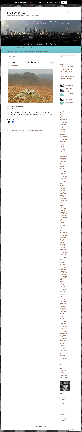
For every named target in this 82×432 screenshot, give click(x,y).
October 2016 (63, 158)
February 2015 (63, 192)
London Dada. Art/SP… (70, 84)
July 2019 (62, 114)
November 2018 (63, 119)
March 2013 (62, 225)
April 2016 (62, 168)
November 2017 (63, 136)
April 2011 (62, 264)
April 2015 (62, 188)
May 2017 (62, 146)
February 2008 (63, 321)
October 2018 (63, 121)
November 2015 (63, 176)
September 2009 (63, 289)
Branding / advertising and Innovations (39, 47)
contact (51, 47)
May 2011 (62, 262)
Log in (61, 372)
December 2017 (63, 134)
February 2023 (63, 111)
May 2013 (62, 222)
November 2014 (63, 197)
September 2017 (63, 139)
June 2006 (62, 343)
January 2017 (63, 153)
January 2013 (63, 229)
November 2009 (63, 288)
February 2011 (63, 267)
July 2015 (62, 183)
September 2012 (63, 235)
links (56, 47)
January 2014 (63, 210)
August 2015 (63, 181)
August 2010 (63, 278)
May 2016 (62, 166)
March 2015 (62, 190)
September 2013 (63, 217)
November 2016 (63, 156)
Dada (23, 130)
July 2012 (62, 239)
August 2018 (63, 124)
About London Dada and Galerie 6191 (21, 47)
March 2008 (62, 320)
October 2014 (63, 198)
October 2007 (63, 328)
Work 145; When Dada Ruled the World (23, 62)
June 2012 (62, 240)
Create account (63, 370)
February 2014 (63, 208)
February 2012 (63, 247)
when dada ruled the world (31, 130)
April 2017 (62, 148)
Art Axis (62, 403)
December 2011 (63, 251)
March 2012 (62, 246)
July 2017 (62, 143)
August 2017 (63, 141)
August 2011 (63, 257)
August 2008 (63, 311)
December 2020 (63, 112)
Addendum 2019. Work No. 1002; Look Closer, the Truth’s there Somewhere (67, 71)
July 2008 (62, 313)
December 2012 (63, 230)
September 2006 (63, 338)
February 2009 (63, 301)
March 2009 (62, 299)
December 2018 (63, 117)
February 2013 (63, 227)
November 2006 (63, 335)
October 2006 (63, 337)
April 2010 (62, 284)
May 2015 (62, 187)
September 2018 (63, 122)
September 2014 (63, 200)
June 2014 (62, 205)
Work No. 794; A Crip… (70, 97)
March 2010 (62, 286)
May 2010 (62, 283)
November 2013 (63, 214)
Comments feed (63, 375)
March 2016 (62, 170)
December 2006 (63, 333)
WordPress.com (63, 377)
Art (21, 130)
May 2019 (62, 116)
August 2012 (63, 237)
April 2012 (62, 244)
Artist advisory (69, 99)
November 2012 (63, 232)
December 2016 (63, 154)
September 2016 (63, 160)
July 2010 (62, 279)
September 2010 (63, 276)
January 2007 (63, 331)
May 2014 (62, 207)
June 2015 (62, 185)
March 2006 (62, 348)
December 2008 (63, 305)
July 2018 (62, 126)
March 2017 (62, 149)
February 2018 (63, 131)
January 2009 (63, 303)
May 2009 (62, 296)
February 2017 (63, 151)
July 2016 (62, 163)
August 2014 (63, 202)
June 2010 (62, 281)
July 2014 (62, 203)
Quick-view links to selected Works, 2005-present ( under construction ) (33, 51)
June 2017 (62, 144)
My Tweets (62, 399)
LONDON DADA (16, 12)
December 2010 (63, 271)
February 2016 (63, 171)
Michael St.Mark (63, 47)
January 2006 (63, 352)
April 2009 (62, 298)
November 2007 (63, 326)
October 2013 (63, 215)
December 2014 (63, 195)
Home (8, 47)
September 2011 (63, 256)
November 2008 (63, 306)
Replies (40, 130)
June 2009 (62, 294)
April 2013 (62, 224)
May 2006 (62, 345)
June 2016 (62, 165)
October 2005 (63, 357)
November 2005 (63, 355)
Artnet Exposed (63, 74)
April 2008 (62, 318)
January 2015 (63, 193)
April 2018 (62, 129)
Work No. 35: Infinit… (69, 88)
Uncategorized (13, 130)
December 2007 (63, 325)
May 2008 (62, 316)
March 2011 (62, 266)
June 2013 (62, 220)
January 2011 (63, 269)
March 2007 (62, 330)
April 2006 (62, 347)
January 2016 (63, 173)
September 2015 (63, 180)
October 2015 (63, 178)
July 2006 (62, 342)
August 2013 (63, 219)
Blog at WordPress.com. (41, 426)
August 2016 (63, 161)
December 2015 (63, 175)
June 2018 (62, 127)
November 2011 (63, 252)
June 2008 (62, 315)
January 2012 (63, 249)
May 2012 (62, 242)
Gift (64, 2)
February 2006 (63, 350)
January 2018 (63, 133)
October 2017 (63, 138)
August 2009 (63, 291)
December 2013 (63, 212)
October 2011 (63, 254)
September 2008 (63, 310)
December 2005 (63, 353)
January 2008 (63, 323)
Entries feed (63, 374)
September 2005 (63, 358)
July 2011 (62, 259)
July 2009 (62, 293)
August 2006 (63, 340)
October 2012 (63, 234)
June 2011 (62, 261)
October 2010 (63, 274)
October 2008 (63, 308)
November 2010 (63, 273)
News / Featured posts (12, 51)
